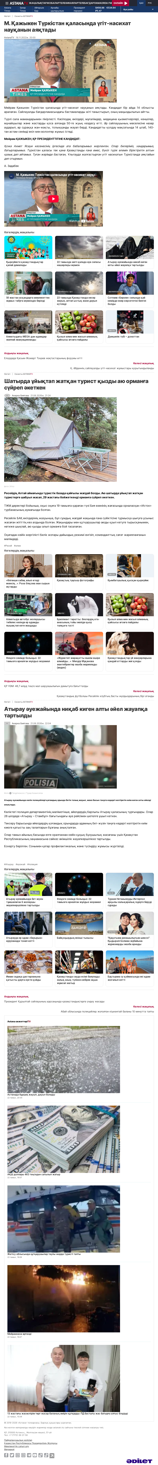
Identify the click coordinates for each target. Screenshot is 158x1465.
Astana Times (7, 9)
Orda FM (106, 3)
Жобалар (53, 3)
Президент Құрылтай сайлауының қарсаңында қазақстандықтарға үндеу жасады (54, 1001)
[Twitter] (12, 1455)
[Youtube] (34, 1455)
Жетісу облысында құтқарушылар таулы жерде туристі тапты (44, 1254)
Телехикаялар (68, 3)
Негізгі (7, 16)
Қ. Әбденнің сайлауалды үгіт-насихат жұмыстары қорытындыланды (112, 368)
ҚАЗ (141, 3)
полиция (33, 864)
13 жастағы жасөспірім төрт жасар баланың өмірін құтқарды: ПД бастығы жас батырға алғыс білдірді (67, 1413)
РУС (150, 3)
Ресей (9, 546)
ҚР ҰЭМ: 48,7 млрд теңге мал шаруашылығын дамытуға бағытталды (46, 686)
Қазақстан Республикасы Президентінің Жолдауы (30, 1443)
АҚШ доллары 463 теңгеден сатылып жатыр (33, 1174)
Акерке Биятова (20, 395)
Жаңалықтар (38, 3)
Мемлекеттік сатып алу (16, 1446)
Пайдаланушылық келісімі (18, 1440)
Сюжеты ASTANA (24, 16)
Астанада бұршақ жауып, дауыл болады (31, 1094)
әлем (18, 546)
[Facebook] (6, 1455)
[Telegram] (29, 1455)
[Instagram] (17, 1455)
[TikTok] (40, 1455)
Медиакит (9, 1449)
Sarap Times (23, 9)
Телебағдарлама (89, 3)
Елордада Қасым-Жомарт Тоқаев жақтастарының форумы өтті (43, 358)
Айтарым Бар (39, 9)
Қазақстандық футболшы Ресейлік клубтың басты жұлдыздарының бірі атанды (105, 696)
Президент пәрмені (79, 9)
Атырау (10, 864)
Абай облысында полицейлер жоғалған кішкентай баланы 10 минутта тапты (107, 1011)
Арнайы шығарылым (57, 9)
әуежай (21, 864)
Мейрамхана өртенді (19, 1333)
